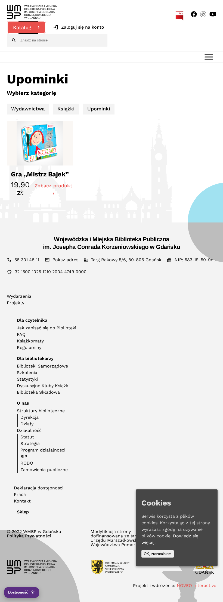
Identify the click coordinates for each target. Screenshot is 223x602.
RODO (26, 463)
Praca (20, 494)
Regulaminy (29, 347)
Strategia (30, 443)
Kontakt (22, 501)
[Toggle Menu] (209, 56)
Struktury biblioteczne (41, 410)
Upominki (98, 109)
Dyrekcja (29, 417)
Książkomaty (30, 341)
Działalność (29, 430)
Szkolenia (27, 372)
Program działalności (42, 450)
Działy (26, 423)
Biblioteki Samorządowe (42, 366)
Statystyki (27, 379)
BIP (23, 456)
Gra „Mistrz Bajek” (40, 174)
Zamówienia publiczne (44, 469)
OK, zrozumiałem (157, 554)
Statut (27, 437)
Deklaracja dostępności (38, 487)
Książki (66, 109)
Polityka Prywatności (29, 536)
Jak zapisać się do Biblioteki (46, 327)
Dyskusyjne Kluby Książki (43, 385)
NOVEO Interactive (196, 585)
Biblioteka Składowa (38, 392)
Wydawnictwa (28, 109)
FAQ (21, 334)
